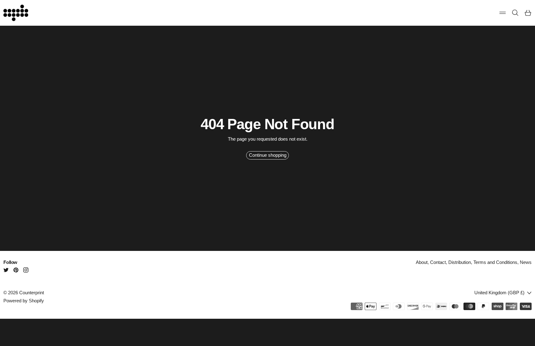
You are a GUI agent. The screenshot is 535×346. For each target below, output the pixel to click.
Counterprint (31, 292)
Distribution (459, 262)
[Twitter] (6, 270)
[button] (515, 12)
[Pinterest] (16, 270)
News (526, 262)
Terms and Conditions (495, 262)
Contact (438, 262)
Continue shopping (267, 155)
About (422, 262)
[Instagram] (25, 270)
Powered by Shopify (23, 300)
